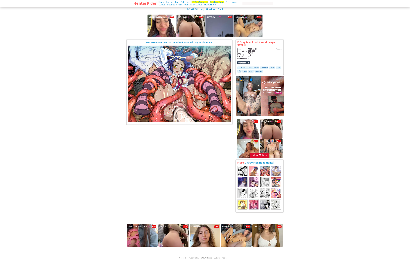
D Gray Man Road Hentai (248, 68)
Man (278, 68)
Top (177, 2)
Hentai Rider (145, 3)
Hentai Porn (210, 4)
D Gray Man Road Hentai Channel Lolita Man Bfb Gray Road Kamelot (179, 42)
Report (279, 49)
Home (161, 2)
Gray (245, 71)
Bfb (239, 71)
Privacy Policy (193, 258)
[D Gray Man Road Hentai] (242, 175)
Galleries (185, 2)
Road (251, 71)
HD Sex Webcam (200, 2)
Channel (264, 68)
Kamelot (258, 71)
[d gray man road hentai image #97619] (179, 121)
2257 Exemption (221, 258)
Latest (169, 2)
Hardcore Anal (214, 9)
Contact (182, 258)
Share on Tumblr (243, 62)
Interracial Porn (174, 4)
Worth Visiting (195, 9)
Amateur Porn (217, 2)
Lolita (272, 68)
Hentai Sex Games (193, 4)
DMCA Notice (206, 258)
